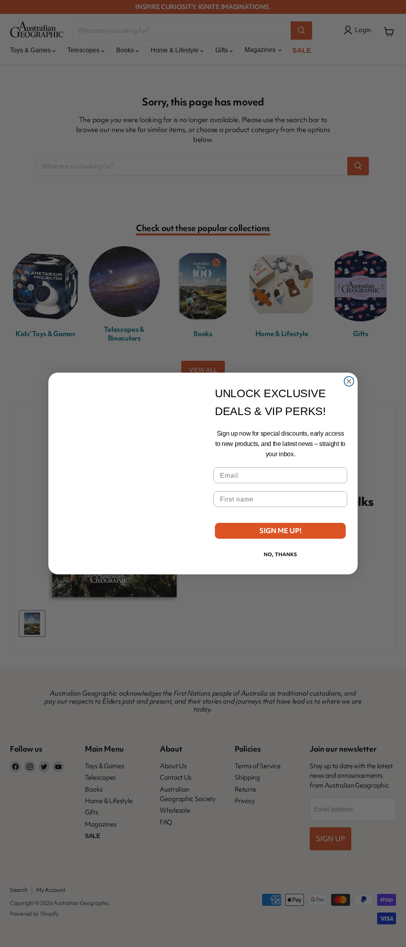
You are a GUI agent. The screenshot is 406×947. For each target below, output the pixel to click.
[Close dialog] (349, 381)
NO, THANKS (280, 554)
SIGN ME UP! (280, 530)
